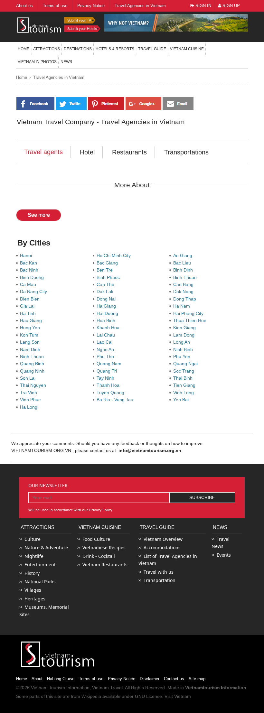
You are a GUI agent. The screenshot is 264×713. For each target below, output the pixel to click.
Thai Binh (184, 378)
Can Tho (107, 284)
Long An (183, 342)
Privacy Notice (121, 678)
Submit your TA (79, 20)
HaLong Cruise (60, 678)
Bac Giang (108, 262)
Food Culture (96, 539)
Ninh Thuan (33, 356)
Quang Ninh (33, 371)
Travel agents (43, 151)
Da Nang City (35, 291)
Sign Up (230, 5)
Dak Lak (106, 291)
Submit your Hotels (82, 29)
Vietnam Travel (107, 687)
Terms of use (91, 678)
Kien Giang (185, 327)
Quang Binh (33, 363)
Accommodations (162, 547)
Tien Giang (185, 385)
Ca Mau (29, 284)
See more (39, 215)
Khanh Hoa (109, 327)
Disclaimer (149, 678)
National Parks (40, 582)
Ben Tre (106, 270)
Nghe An (107, 349)
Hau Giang (32, 320)
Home (23, 49)
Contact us (174, 678)
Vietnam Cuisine (187, 49)
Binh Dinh (184, 270)
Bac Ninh (30, 270)
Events (224, 555)
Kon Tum (30, 335)
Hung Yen (31, 327)
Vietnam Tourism (48, 687)
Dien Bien (31, 298)
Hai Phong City (189, 313)
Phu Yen (183, 356)
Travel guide (152, 49)
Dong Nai (107, 298)
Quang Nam (110, 363)
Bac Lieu (183, 262)
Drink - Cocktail (98, 556)
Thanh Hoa (109, 385)
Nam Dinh (31, 349)
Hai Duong (109, 313)
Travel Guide (157, 527)
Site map (197, 678)
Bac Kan (30, 262)
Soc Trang (185, 371)
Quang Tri (108, 371)
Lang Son (31, 342)
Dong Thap (186, 298)
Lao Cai (106, 342)
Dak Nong (184, 291)
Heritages (34, 599)
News (66, 62)
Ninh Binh (184, 349)
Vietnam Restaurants (104, 564)
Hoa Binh (107, 320)
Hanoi (27, 255)
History (32, 573)
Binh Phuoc (109, 277)
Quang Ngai (186, 363)
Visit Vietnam (178, 696)
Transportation (159, 580)
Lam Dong (185, 335)
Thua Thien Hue (191, 320)
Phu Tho (107, 356)
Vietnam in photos (37, 62)
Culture (32, 539)
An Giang (184, 255)
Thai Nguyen (34, 385)
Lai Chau (107, 335)
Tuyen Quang (112, 392)
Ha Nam (183, 306)
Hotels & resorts (115, 49)
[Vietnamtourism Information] (39, 24)
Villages (32, 590)
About (37, 678)
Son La (28, 378)
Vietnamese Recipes (104, 547)
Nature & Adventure (46, 547)
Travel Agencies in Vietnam (58, 77)
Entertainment (40, 564)
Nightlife (33, 556)
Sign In (202, 5)
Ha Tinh (29, 313)
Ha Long (30, 407)
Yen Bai (182, 399)
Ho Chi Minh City (115, 255)
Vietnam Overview (163, 539)
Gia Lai (28, 306)
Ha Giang (107, 306)
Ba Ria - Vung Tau (116, 399)
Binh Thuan (186, 277)
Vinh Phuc (31, 399)
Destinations (78, 49)
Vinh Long (184, 392)
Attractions (46, 49)
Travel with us (159, 572)
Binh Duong (33, 277)
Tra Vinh (30, 392)
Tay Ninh (107, 378)
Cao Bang (184, 284)
